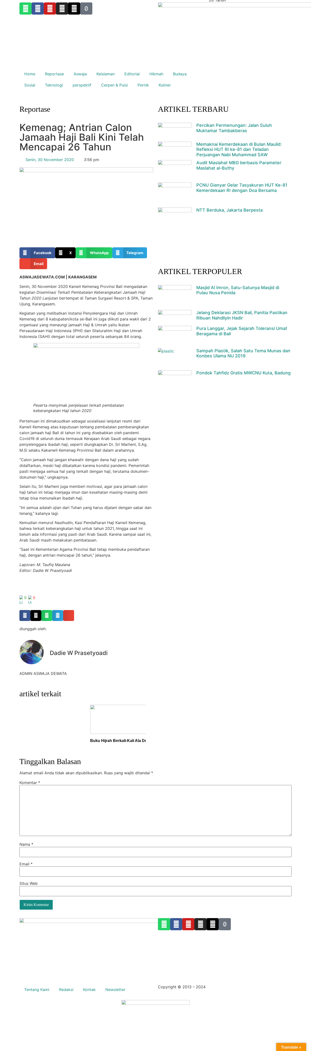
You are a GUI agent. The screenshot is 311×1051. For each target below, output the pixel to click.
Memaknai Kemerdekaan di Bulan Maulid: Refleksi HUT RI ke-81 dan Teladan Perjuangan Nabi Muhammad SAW (239, 149)
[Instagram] (200, 924)
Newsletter (115, 989)
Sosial (29, 85)
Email (26, 864)
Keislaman (105, 73)
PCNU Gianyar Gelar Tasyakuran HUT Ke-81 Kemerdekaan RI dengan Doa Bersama (241, 187)
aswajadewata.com (224, 986)
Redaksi (66, 989)
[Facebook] (176, 924)
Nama (26, 844)
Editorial (132, 73)
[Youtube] (188, 924)
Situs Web (28, 883)
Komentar (29, 782)
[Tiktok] (225, 924)
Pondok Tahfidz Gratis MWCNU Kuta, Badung (243, 372)
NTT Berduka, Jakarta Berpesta (229, 210)
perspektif (82, 85)
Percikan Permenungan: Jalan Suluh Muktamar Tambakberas (234, 128)
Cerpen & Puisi (114, 85)
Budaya (180, 73)
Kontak (89, 989)
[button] (37, 252)
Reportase (54, 73)
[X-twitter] (213, 924)
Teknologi (54, 85)
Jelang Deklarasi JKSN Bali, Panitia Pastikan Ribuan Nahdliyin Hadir (241, 315)
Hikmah (156, 73)
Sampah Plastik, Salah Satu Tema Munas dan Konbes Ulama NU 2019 (243, 353)
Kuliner (165, 85)
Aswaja (80, 73)
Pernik (143, 85)
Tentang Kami (36, 989)
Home (29, 73)
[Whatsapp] (164, 924)
